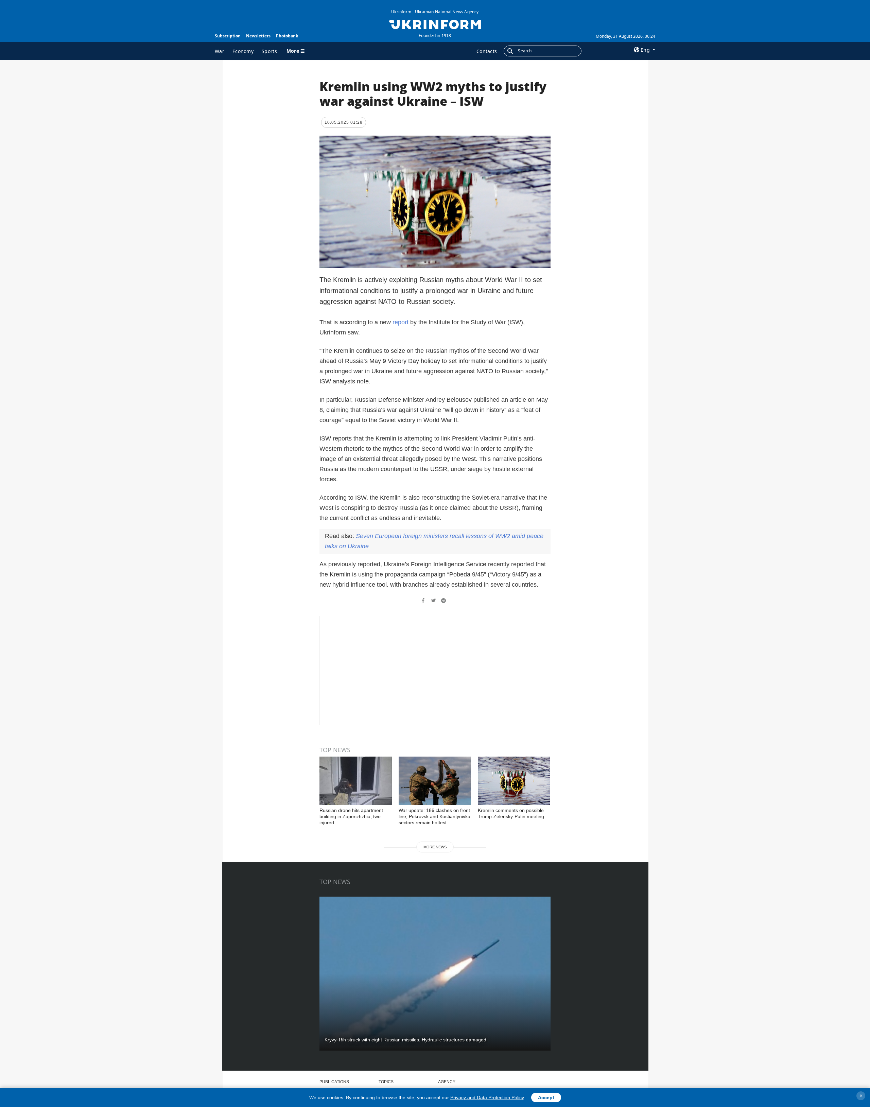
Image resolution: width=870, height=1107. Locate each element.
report (400, 322)
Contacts (486, 51)
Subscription (228, 36)
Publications (334, 1081)
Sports (269, 51)
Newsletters (258, 36)
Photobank (287, 36)
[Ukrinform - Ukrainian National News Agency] (435, 24)
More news (435, 847)
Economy (243, 51)
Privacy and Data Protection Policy (487, 1097)
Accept (546, 1097)
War (219, 51)
